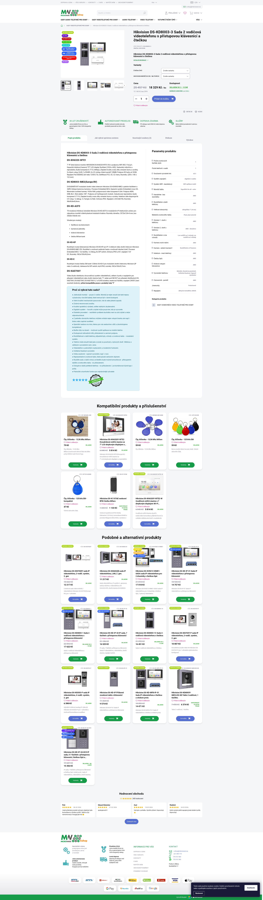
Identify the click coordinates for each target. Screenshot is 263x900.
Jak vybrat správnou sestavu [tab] (106, 138)
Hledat (145, 13)
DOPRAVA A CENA (66, 2)
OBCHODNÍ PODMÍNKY (125, 2)
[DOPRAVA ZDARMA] (113, 426)
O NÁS (101, 2)
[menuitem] (75, 20)
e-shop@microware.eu (180, 851)
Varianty (75, 465)
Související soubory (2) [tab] (142, 138)
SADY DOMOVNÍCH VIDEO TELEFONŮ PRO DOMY (175, 305)
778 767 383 (176, 857)
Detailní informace (140, 60)
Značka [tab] (190, 139)
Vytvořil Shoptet (181, 897)
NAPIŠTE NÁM (110, 2)
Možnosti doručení (179, 91)
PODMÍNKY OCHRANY (141, 871)
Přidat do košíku (161, 99)
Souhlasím (251, 888)
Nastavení (199, 893)
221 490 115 (177, 854)
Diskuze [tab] (168, 138)
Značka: (139, 48)
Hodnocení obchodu (131, 793)
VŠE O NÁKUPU (80, 2)
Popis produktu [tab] (74, 138)
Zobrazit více (131, 822)
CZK (196, 2)
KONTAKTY (92, 2)
